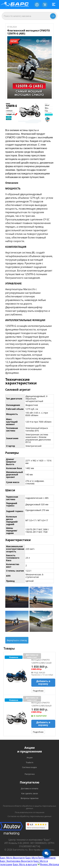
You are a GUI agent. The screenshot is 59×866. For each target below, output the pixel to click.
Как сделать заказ (29, 793)
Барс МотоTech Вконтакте (40, 857)
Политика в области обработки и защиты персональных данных (29, 807)
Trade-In (29, 762)
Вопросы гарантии (29, 798)
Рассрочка (29, 774)
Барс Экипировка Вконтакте (16, 861)
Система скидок (29, 767)
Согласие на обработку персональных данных (29, 816)
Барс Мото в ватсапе (25, 864)
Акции (30, 757)
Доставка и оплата (29, 788)
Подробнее (38, 690)
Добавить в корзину (43, 682)
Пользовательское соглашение (29, 812)
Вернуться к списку (17, 640)
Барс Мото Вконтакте (12, 857)
